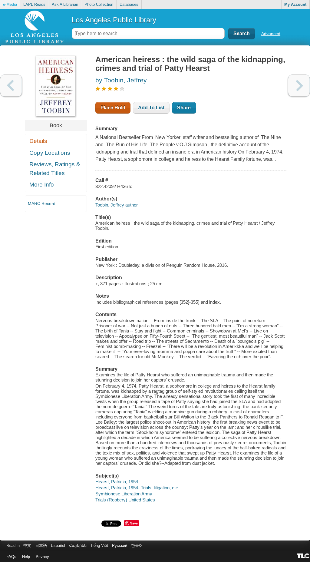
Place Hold (113, 107)
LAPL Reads (34, 4)
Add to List (151, 107)
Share (184, 107)
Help (26, 556)
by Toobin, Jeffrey (121, 80)
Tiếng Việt (99, 545)
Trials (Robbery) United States (125, 499)
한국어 (137, 545)
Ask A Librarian (65, 4)
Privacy (42, 556)
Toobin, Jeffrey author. (117, 204)
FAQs (11, 556)
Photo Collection (98, 4)
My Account (295, 4)
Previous (11, 85)
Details (38, 141)
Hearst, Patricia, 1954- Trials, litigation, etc (136, 487)
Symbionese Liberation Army (123, 493)
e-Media (10, 4)
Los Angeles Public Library (114, 20)
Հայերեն (78, 545)
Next (299, 85)
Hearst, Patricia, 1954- (117, 481)
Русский (119, 545)
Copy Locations (49, 153)
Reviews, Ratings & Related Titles (54, 168)
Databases (129, 4)
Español (58, 545)
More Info (41, 184)
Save (134, 523)
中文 (27, 545)
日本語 (41, 545)
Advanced (270, 33)
